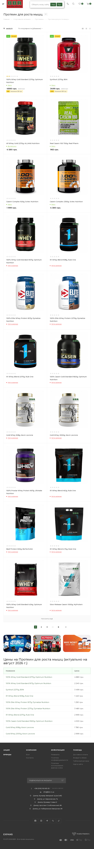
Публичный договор (81, 761)
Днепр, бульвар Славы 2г (47, 802)
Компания (31, 750)
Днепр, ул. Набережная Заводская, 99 (47, 809)
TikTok (58, 820)
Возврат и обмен (80, 758)
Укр (53, 4)
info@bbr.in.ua (48, 792)
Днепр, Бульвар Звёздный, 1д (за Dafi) (47, 796)
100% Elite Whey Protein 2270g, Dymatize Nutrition (28, 708)
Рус (59, 4)
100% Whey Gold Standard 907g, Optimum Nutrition (28, 683)
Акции (6, 750)
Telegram (47, 820)
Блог (28, 754)
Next (87, 643)
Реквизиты (55, 754)
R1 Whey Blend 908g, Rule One (19, 696)
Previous (7, 643)
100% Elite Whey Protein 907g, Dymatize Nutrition (27, 702)
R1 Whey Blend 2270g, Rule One (20, 715)
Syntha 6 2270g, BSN (15, 690)
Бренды (7, 754)
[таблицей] (89, 28)
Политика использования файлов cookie (57, 765)
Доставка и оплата (80, 754)
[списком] (86, 28)
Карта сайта (78, 764)
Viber (52, 820)
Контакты (30, 758)
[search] (73, 4)
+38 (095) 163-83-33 (42, 788)
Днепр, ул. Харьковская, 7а (47, 799)
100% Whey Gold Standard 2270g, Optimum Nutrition (29, 677)
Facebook (35, 820)
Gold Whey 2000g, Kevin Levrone (20, 734)
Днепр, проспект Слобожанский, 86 (48, 805)
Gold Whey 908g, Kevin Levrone (20, 727)
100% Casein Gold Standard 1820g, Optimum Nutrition (29, 721)
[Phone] (68, 4)
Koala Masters (83, 834)
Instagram (41, 820)
